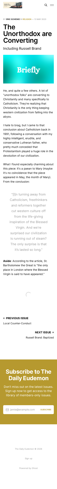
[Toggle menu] (52, 5)
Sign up (28, 458)
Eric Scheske (13, 19)
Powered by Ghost (28, 468)
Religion (27, 19)
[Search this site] (46, 5)
